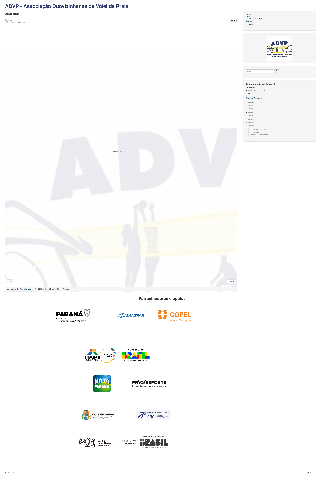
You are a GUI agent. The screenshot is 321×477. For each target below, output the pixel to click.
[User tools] (233, 20)
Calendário (249, 21)
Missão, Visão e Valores (254, 19)
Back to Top (311, 472)
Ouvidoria (249, 25)
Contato (248, 93)
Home (248, 14)
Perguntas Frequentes (254, 98)
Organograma (251, 88)
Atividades (256, 132)
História (248, 16)
